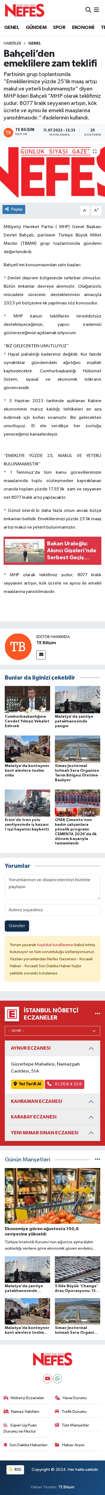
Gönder (17, 926)
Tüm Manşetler (75, 1425)
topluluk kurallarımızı (55, 945)
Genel (34, 43)
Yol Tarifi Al (30, 1084)
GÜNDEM (36, 27)
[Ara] (88, 10)
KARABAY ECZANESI (34, 1117)
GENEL (11, 27)
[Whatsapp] (57, 1378)
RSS (17, 1469)
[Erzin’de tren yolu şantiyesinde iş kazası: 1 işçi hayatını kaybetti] (27, 803)
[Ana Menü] (96, 10)
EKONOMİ (83, 27)
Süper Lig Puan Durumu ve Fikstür (20, 1428)
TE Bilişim (46, 643)
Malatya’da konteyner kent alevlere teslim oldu (27, 770)
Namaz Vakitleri (25, 1411)
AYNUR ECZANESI (31, 1048)
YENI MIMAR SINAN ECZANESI (44, 1132)
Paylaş (17, 209)
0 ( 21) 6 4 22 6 (68, 1084)
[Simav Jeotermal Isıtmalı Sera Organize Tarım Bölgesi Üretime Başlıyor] (77, 748)
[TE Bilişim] (18, 646)
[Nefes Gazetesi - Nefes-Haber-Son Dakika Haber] (25, 10)
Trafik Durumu (74, 1411)
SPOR (59, 27)
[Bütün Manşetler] (97, 1159)
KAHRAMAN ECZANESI (36, 1101)
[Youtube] (47, 1378)
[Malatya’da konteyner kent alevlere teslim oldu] (27, 748)
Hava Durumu (75, 1398)
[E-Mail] (41, 654)
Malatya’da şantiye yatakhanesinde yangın (74, 721)
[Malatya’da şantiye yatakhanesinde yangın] (77, 699)
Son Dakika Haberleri (28, 1445)
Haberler (12, 43)
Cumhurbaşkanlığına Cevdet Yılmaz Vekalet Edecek (27, 721)
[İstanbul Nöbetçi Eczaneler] (97, 1014)
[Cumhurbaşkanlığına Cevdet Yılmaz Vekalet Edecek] (27, 699)
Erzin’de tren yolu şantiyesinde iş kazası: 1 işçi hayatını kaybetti (27, 824)
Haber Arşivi (73, 1445)
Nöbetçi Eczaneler (27, 1398)
